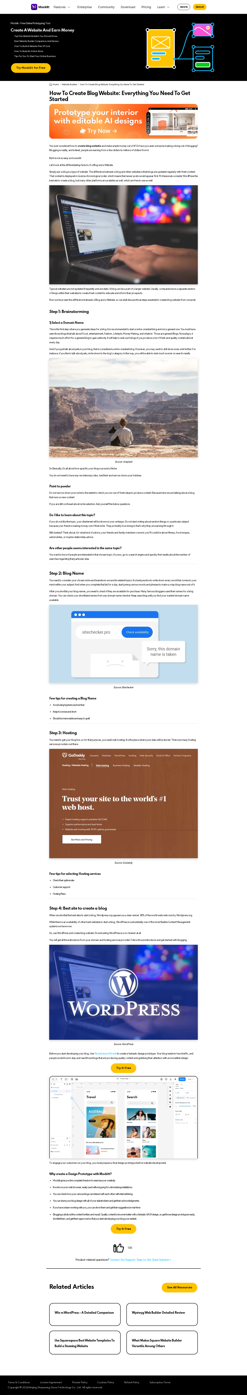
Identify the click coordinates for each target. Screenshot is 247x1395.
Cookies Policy (105, 1382)
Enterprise (84, 7)
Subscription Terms (160, 1382)
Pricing (146, 7)
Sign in (183, 7)
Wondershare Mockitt (105, 1053)
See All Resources (179, 1287)
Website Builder (69, 84)
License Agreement (51, 1382)
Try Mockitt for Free (30, 68)
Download (128, 7)
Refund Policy (131, 1382)
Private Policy (79, 1382)
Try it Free (123, 1068)
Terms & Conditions (19, 1382)
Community (106, 7)
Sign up (200, 7)
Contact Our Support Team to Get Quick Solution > (140, 1260)
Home (56, 84)
